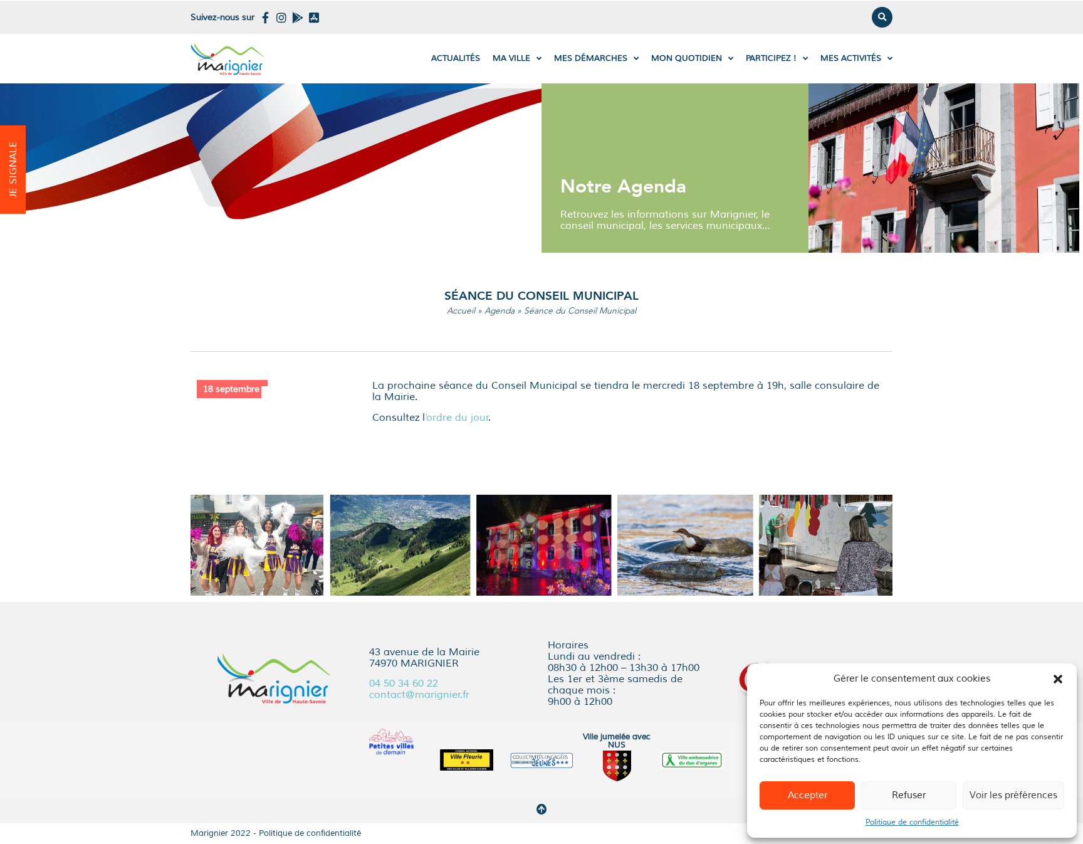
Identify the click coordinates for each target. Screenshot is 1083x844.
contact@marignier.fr (419, 694)
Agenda (499, 311)
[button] (1058, 679)
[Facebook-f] (265, 17)
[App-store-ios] (314, 17)
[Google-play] (297, 17)
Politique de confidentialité (912, 822)
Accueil (461, 311)
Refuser (909, 795)
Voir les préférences (1013, 795)
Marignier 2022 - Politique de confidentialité (276, 833)
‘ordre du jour (457, 417)
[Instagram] (281, 17)
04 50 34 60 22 (403, 683)
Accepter (807, 795)
